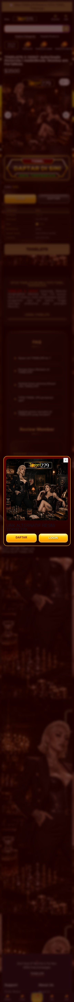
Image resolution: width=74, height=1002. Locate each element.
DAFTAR (21, 537)
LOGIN (53, 537)
